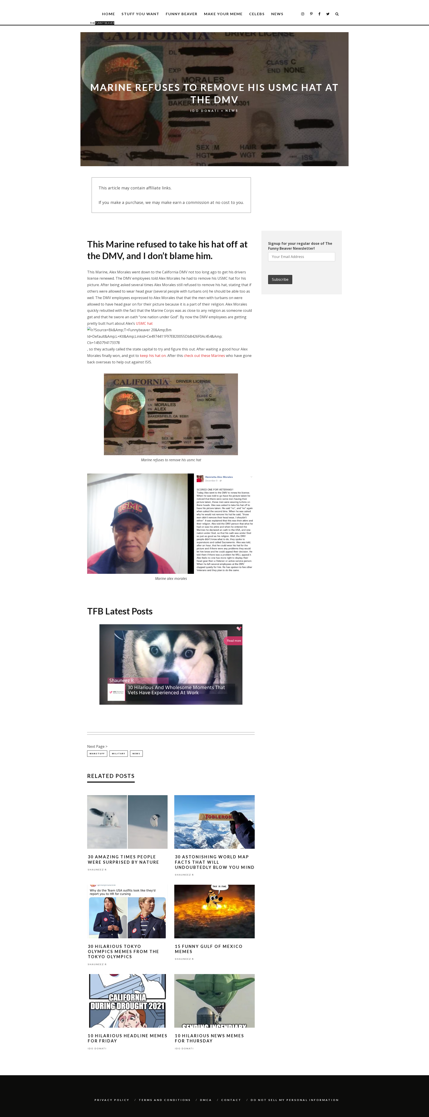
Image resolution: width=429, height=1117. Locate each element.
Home (108, 14)
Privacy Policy (112, 1100)
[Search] (337, 14)
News (277, 14)
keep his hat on (153, 355)
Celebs (257, 14)
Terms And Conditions (165, 1100)
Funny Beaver (182, 14)
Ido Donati (204, 111)
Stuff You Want (140, 14)
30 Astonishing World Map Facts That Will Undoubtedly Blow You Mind (215, 862)
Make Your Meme (223, 14)
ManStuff (97, 753)
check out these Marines (204, 355)
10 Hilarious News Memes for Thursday (209, 1038)
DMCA (206, 1100)
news (136, 753)
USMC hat (144, 323)
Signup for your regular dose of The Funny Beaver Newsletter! (300, 246)
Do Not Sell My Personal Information (295, 1100)
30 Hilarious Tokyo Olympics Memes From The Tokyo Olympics (123, 951)
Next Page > (97, 746)
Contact (231, 1100)
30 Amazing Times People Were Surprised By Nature (123, 859)
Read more (234, 640)
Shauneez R (97, 869)
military (118, 753)
